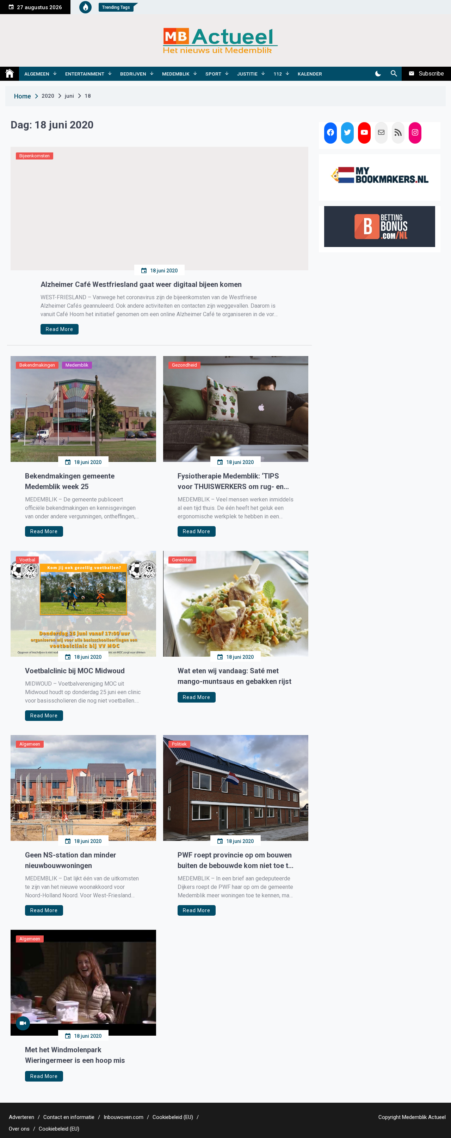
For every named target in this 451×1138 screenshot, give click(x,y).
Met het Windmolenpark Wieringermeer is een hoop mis (75, 1055)
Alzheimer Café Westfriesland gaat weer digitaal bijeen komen (141, 284)
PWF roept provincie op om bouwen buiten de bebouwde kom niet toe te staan (235, 861)
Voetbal (27, 559)
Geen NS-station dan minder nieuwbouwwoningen (70, 860)
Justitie (247, 74)
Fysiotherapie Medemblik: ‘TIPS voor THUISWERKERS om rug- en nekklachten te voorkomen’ (231, 482)
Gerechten (182, 559)
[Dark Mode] (378, 74)
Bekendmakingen (37, 365)
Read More (59, 329)
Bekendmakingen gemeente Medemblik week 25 (70, 481)
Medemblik (176, 74)
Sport (213, 74)
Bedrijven (133, 74)
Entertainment (84, 74)
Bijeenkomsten (34, 155)
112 (277, 74)
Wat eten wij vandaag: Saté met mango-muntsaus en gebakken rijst (234, 676)
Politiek (179, 744)
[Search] (394, 74)
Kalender (310, 74)
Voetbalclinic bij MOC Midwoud (75, 671)
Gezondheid (184, 365)
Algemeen (36, 74)
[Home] (9, 74)
